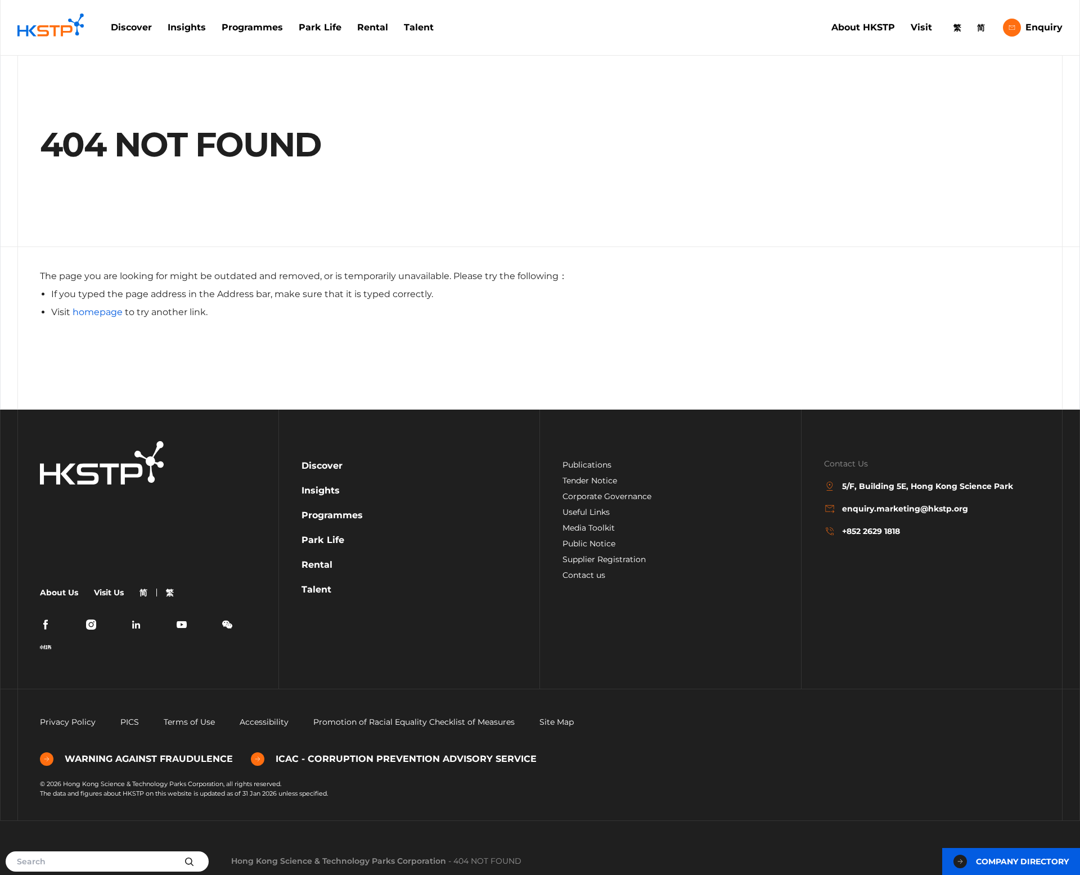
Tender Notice (589, 480)
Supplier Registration (604, 559)
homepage (98, 312)
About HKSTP (863, 27)
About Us (59, 592)
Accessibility (264, 722)
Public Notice (588, 544)
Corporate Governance (606, 496)
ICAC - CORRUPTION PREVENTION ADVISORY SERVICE (406, 758)
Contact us (583, 575)
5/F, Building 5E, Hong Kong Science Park (927, 486)
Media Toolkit (588, 528)
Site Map (556, 722)
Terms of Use (189, 722)
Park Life (320, 27)
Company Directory (1022, 861)
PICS (129, 722)
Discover (131, 27)
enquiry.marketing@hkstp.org (905, 509)
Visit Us (109, 592)
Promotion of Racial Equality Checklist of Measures (414, 722)
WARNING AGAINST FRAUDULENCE (149, 758)
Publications (586, 465)
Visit (921, 27)
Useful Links (586, 512)
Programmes (252, 27)
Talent (419, 27)
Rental (372, 27)
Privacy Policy (68, 722)
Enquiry (1044, 27)
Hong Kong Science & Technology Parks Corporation (338, 861)
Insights (187, 27)
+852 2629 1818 (871, 531)
